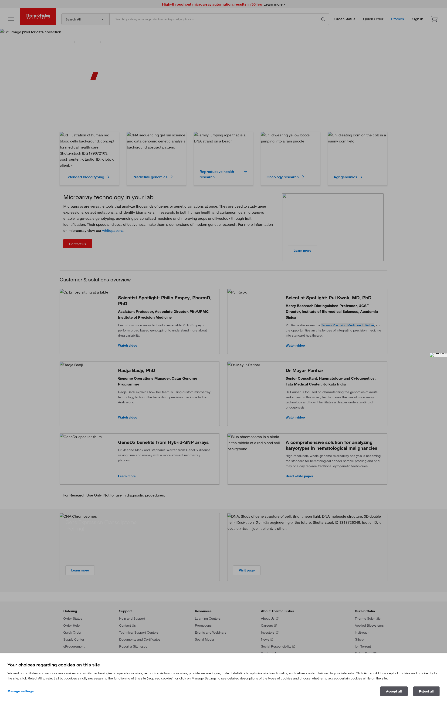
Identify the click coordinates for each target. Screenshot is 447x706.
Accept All (394, 691)
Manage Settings (20, 691)
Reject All (426, 691)
